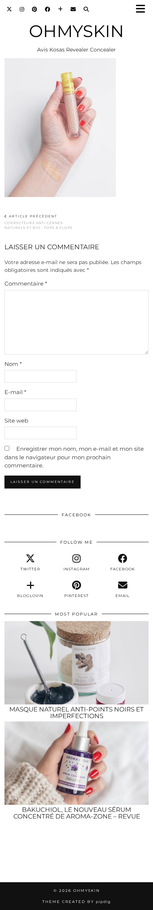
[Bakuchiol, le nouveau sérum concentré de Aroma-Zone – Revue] (76, 763)
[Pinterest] (35, 9)
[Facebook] (48, 9)
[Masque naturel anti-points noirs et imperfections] (76, 662)
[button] (143, 9)
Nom (13, 363)
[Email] (73, 9)
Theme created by (76, 901)
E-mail (15, 392)
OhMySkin (76, 31)
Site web (16, 420)
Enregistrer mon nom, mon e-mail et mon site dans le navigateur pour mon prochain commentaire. (74, 457)
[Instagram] (22, 9)
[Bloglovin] (60, 9)
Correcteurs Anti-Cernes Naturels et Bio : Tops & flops (38, 222)
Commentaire (25, 283)
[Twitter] (9, 9)
